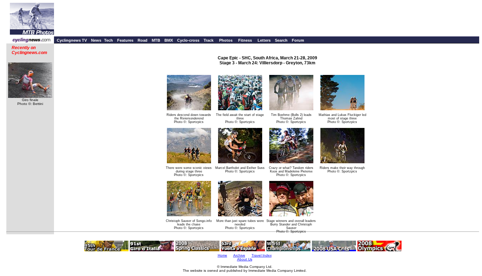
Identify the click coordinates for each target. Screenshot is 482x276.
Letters (264, 40)
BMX (168, 40)
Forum (298, 40)
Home (222, 255)
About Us (244, 259)
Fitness (245, 40)
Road (142, 40)
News (96, 40)
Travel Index (262, 255)
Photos (226, 40)
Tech (108, 40)
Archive (239, 255)
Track (208, 40)
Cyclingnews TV (72, 40)
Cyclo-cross (188, 40)
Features (125, 40)
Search (281, 40)
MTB (156, 40)
